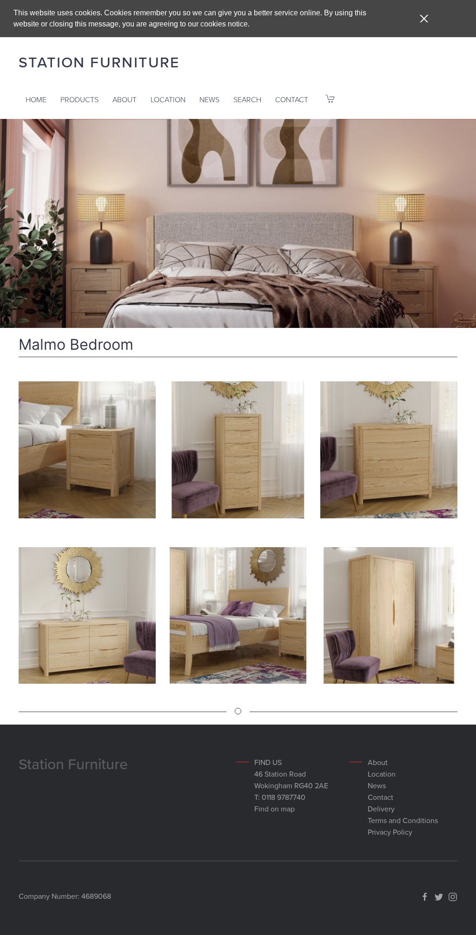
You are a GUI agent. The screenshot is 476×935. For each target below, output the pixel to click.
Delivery (381, 809)
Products (79, 100)
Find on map (274, 809)
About (124, 100)
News (209, 100)
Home (36, 100)
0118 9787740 (283, 797)
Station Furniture (99, 63)
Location (168, 100)
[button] (424, 18)
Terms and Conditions (403, 820)
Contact (291, 100)
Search (247, 100)
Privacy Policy (390, 832)
